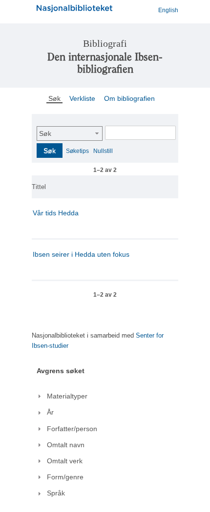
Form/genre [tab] (65, 477)
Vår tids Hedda (56, 213)
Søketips (77, 151)
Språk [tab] (56, 493)
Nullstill (103, 151)
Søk (45, 133)
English (168, 10)
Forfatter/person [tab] (72, 429)
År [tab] (50, 412)
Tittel (39, 186)
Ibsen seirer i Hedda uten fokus (81, 254)
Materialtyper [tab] (67, 396)
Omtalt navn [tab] (65, 445)
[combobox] (70, 133)
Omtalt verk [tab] (65, 461)
